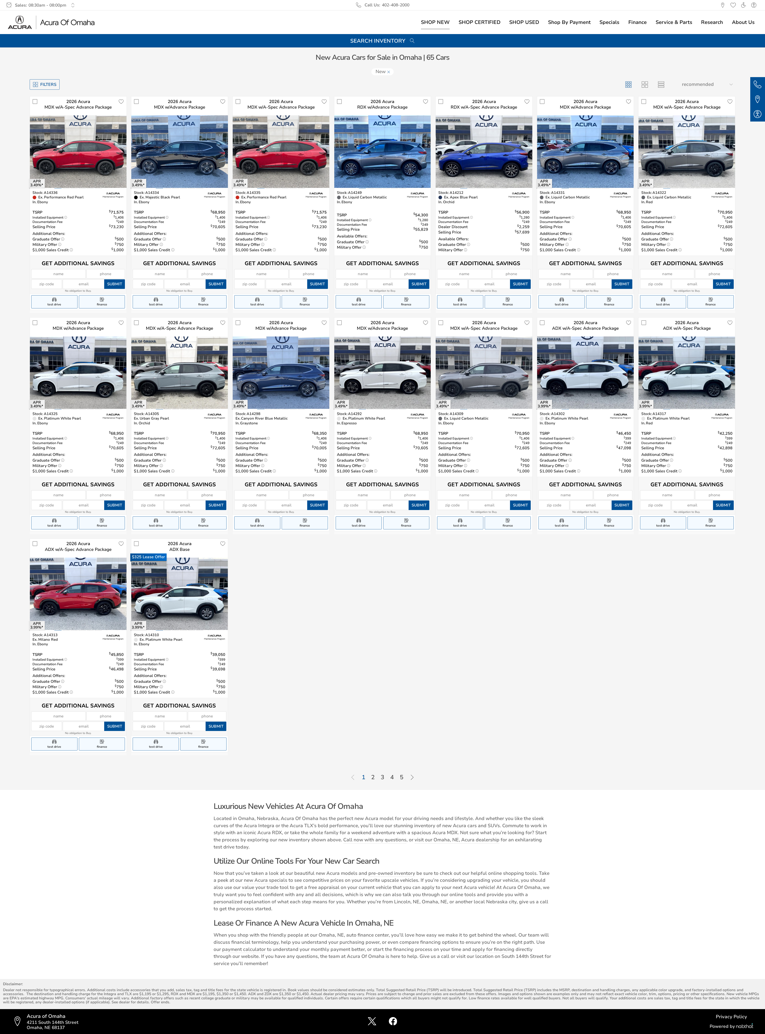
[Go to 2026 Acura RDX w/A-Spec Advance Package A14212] (484, 151)
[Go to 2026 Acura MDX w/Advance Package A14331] (585, 151)
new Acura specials (265, 880)
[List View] (661, 84)
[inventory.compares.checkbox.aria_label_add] (34, 101)
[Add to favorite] (121, 101)
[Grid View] (628, 84)
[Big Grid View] (644, 84)
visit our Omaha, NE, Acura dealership (457, 840)
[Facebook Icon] (392, 1022)
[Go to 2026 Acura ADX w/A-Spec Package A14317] (686, 372)
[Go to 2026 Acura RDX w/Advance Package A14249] (382, 151)
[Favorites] (733, 5)
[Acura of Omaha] (51, 22)
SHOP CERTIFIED (479, 22)
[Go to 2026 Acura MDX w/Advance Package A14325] (78, 372)
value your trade (260, 887)
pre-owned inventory (391, 873)
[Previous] (353, 777)
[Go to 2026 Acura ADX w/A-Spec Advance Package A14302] (585, 372)
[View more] (73, 5)
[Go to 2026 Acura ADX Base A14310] (179, 594)
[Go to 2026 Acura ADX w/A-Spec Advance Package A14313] (78, 594)
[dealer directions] (19, 1021)
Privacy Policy (731, 1016)
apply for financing (493, 949)
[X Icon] (372, 1022)
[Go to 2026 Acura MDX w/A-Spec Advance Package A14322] (686, 151)
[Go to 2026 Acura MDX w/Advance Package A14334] (179, 151)
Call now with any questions (374, 840)
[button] (723, 5)
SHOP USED (524, 22)
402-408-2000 (395, 5)
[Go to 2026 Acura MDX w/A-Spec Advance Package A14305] (179, 372)
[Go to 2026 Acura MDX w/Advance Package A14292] (382, 372)
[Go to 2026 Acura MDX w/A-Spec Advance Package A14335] (281, 151)
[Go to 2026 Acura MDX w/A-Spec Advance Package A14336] (78, 151)
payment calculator (244, 949)
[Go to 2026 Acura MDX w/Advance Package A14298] (281, 372)
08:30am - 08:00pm (47, 5)
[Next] (412, 777)
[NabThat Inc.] (744, 1026)
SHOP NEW (435, 22)
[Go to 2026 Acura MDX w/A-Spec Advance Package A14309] (484, 372)
